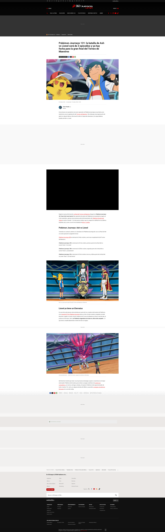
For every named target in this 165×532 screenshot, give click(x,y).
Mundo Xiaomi (49, 514)
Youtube (115, 13)
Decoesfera (102, 508)
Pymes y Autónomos (114, 508)
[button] (67, 107)
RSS (97, 489)
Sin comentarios (64, 56)
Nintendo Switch (92, 13)
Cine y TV (76, 393)
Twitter (111, 13)
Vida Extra (59, 508)
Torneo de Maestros (82, 114)
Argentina (49, 478)
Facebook (108, 13)
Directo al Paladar (82, 506)
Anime (101, 13)
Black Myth (104, 469)
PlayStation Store (70, 469)
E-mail (75, 57)
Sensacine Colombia (71, 524)
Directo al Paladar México (82, 523)
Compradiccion (102, 510)
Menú (49, 8)
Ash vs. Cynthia (86, 222)
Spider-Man (98, 469)
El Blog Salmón (113, 506)
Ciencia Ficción (75, 486)
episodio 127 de (71, 314)
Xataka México (49, 522)
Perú (60, 481)
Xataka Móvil (49, 508)
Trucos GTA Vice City (112, 469)
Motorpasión (91, 506)
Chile (60, 478)
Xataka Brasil (49, 524)
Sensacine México (71, 522)
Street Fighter (70, 34)
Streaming (61, 486)
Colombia (74, 478)
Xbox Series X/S (71, 13)
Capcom (73, 483)
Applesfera (49, 510)
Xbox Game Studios (51, 483)
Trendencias (102, 506)
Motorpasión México (92, 522)
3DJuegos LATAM (82, 6)
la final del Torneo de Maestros (82, 214)
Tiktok (118, 13)
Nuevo (115, 8)
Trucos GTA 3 (91, 469)
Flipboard (73, 57)
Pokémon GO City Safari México (81, 469)
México (48, 481)
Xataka (48, 506)
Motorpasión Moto (92, 508)
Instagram (113, 13)
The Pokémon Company (96, 393)
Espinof (69, 508)
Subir (115, 500)
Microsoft (61, 483)
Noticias (66, 393)
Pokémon (87, 393)
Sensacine (70, 506)
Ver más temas (50, 489)
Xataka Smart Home (50, 512)
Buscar (116, 495)
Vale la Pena (53, 13)
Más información (84, 530)
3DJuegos (59, 506)
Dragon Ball (64, 34)
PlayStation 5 (81, 13)
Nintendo (58, 34)
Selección (62, 13)
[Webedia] (50, 500)
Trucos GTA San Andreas (60, 469)
